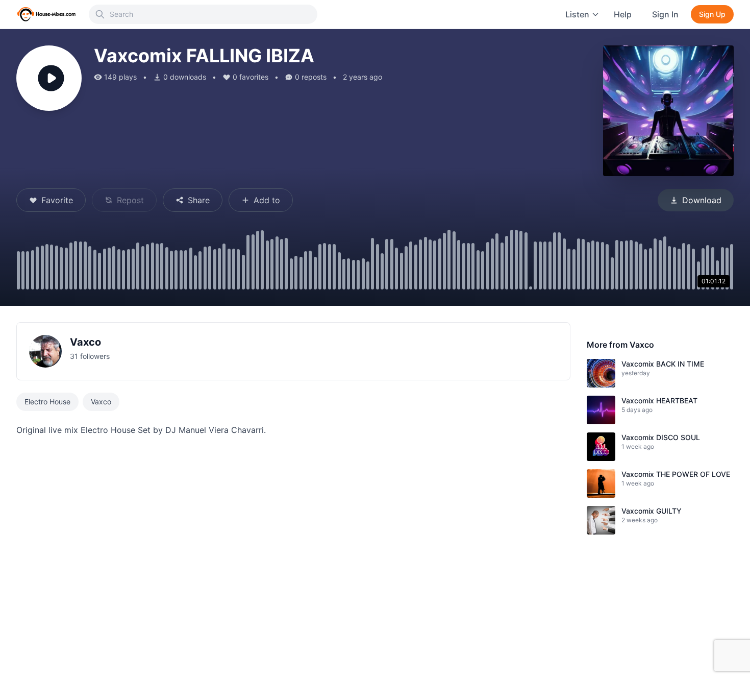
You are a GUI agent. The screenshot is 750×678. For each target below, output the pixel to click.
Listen (577, 14)
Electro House (47, 401)
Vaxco (85, 342)
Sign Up (712, 14)
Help (623, 14)
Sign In (665, 14)
